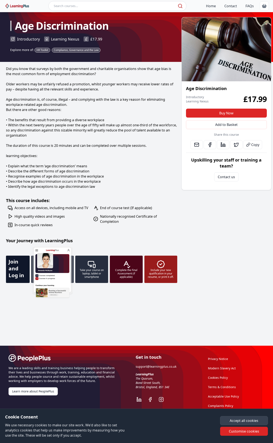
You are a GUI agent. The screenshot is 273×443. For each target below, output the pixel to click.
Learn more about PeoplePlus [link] (33, 391)
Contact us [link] (226, 177)
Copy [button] (255, 144)
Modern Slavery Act (222, 368)
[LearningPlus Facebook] (152, 399)
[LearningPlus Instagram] (163, 399)
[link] (264, 5)
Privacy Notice (218, 359)
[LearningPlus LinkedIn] (141, 399)
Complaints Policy (220, 406)
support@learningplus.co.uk (156, 366)
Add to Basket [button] (226, 124)
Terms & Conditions (222, 387)
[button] (244, 420)
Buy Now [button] (226, 113)
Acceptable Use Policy (223, 396)
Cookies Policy (218, 378)
